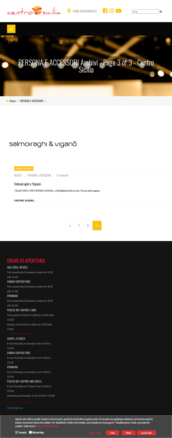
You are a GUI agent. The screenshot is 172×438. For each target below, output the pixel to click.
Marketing (38, 432)
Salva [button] (112, 432)
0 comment (63, 175)
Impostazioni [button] (95, 432)
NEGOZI (18, 175)
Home (12, 101)
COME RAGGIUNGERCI (85, 11)
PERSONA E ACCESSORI (31, 101)
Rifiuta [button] (128, 432)
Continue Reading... (25, 200)
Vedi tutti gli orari (15, 408)
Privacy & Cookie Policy (47, 426)
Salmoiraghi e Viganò (27, 183)
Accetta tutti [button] (146, 432)
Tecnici (23, 432)
